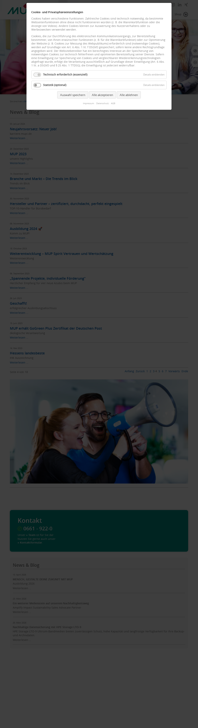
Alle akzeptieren (102, 95)
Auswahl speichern (72, 95)
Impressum (88, 103)
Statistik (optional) (54, 85)
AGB (113, 103)
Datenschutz (102, 103)
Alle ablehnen (129, 95)
